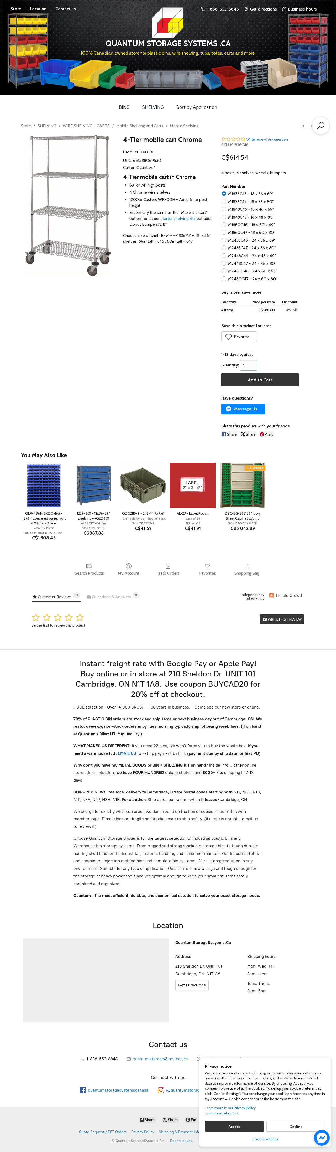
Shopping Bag (246, 573)
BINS (124, 107)
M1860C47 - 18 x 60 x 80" (251, 232)
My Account (128, 573)
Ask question (278, 139)
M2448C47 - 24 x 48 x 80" (252, 263)
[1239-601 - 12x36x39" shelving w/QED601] (93, 485)
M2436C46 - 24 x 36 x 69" (251, 240)
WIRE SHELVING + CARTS (86, 125)
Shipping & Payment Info (179, 1132)
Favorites (207, 573)
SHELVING (153, 107)
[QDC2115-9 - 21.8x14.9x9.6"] (143, 485)
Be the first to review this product (58, 625)
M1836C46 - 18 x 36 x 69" (250, 193)
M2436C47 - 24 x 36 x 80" (252, 247)
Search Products (89, 573)
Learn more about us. (222, 1113)
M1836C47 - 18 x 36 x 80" (251, 201)
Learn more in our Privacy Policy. (230, 1107)
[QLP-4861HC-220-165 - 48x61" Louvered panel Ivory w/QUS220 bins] (43, 485)
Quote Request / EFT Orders (103, 1132)
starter (167, 218)
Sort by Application (196, 107)
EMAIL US (126, 753)
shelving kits (185, 218)
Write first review (284, 619)
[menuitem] (303, 126)
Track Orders (168, 573)
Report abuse (181, 1141)
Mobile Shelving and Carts (139, 125)
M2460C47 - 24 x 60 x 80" (252, 278)
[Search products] (321, 125)
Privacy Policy (142, 1132)
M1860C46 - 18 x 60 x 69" (251, 224)
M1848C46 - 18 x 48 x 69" (251, 209)
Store (15, 8)
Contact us (65, 8)
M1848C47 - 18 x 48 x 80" (251, 217)
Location (38, 8)
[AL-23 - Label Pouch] (193, 485)
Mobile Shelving (184, 125)
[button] (239, 336)
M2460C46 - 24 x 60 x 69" (252, 270)
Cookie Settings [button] (265, 1139)
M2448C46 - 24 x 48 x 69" (252, 255)
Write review (256, 139)
